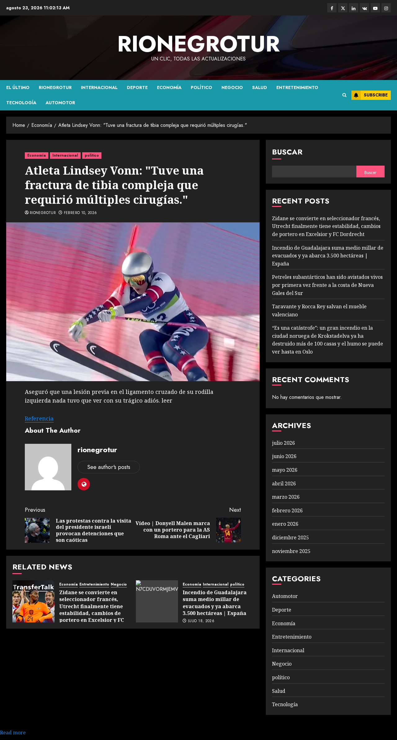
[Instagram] (386, 7)
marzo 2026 (286, 496)
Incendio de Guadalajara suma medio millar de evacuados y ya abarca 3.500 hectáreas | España (215, 603)
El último (17, 87)
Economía (169, 87)
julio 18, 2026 (201, 621)
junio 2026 (284, 456)
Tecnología (21, 103)
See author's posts (108, 467)
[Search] (344, 95)
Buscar (287, 151)
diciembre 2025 (290, 537)
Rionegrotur (55, 87)
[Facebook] (332, 7)
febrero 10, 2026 (80, 213)
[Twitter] (342, 7)
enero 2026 (285, 523)
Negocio (232, 87)
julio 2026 (283, 442)
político (201, 87)
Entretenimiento (297, 87)
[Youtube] (375, 7)
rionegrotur (198, 44)
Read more (13, 732)
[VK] (364, 7)
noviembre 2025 (291, 551)
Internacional (99, 87)
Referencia (39, 418)
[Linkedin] (353, 7)
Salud (259, 87)
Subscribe (376, 95)
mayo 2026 (284, 469)
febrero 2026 (287, 510)
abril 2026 (284, 483)
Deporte (137, 87)
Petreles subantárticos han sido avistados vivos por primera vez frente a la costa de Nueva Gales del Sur (327, 285)
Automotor (60, 103)
